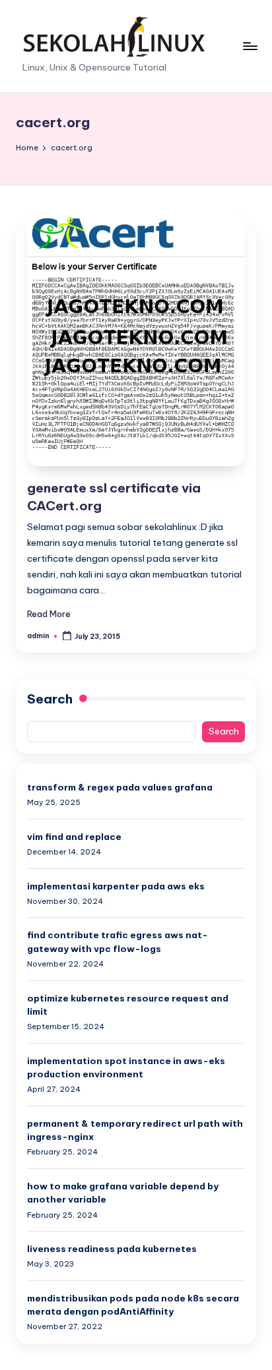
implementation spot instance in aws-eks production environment (126, 1067)
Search (50, 699)
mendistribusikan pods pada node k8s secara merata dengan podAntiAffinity (133, 1304)
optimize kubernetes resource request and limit (127, 1004)
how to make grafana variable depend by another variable (123, 1192)
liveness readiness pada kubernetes (112, 1249)
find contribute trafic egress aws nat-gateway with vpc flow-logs (117, 941)
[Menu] (249, 45)
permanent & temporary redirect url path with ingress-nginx (135, 1130)
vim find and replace (74, 837)
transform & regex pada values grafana (120, 787)
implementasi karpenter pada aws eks (116, 886)
